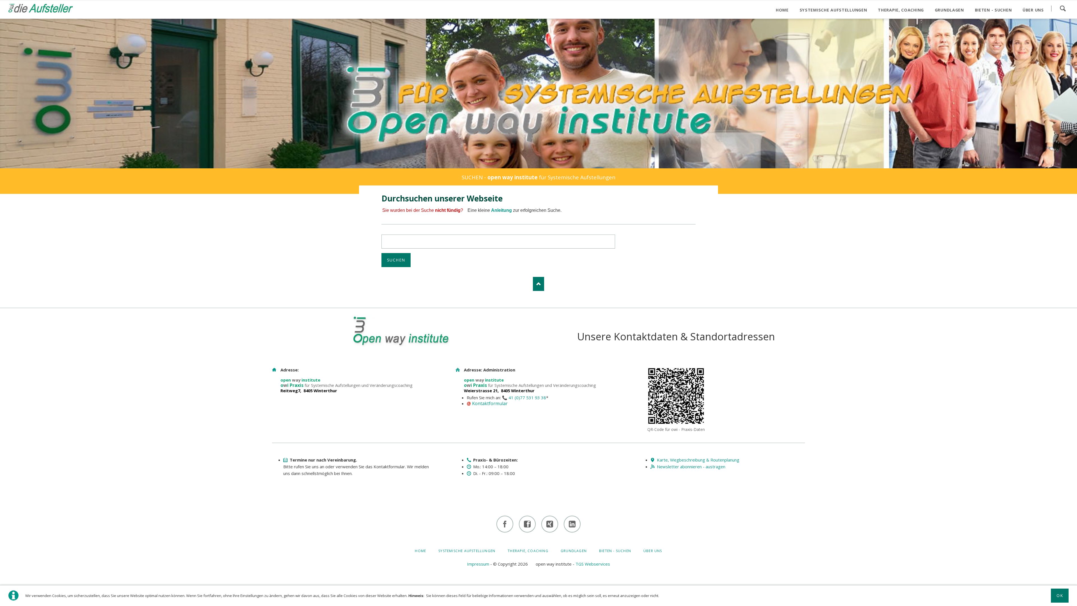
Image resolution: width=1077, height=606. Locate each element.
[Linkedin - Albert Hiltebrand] (572, 524)
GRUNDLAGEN (574, 550)
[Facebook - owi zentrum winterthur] (504, 524)
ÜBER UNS (652, 550)
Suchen (1062, 8)
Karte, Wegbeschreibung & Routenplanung (698, 460)
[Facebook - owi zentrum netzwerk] (527, 524)
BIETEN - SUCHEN (615, 550)
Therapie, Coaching (528, 550)
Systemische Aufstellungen (466, 550)
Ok (1060, 595)
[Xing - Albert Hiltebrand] (549, 524)
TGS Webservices (593, 564)
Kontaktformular (490, 403)
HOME (420, 550)
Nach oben (538, 284)
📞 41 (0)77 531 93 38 (524, 397)
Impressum (478, 564)
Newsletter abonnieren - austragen (691, 466)
